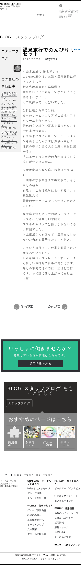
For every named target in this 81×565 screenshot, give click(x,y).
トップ (3, 475)
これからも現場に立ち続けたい (9, 95)
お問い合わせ (61, 532)
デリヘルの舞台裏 (36, 534)
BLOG (67, 544)
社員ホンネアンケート (66, 496)
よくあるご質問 (62, 537)
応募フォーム (61, 527)
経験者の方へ (34, 515)
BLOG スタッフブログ (21, 475)
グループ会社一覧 (36, 498)
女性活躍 (32, 529)
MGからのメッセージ (38, 488)
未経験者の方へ (35, 520)
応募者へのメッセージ (66, 513)
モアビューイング (63, 500)
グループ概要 (34, 493)
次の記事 (54, 306)
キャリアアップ (35, 524)
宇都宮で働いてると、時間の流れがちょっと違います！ (9, 120)
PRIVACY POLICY (40, 559)
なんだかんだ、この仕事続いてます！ (9, 106)
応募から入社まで (63, 518)
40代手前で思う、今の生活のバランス (9, 134)
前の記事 (27, 306)
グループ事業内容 (36, 510)
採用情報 (59, 522)
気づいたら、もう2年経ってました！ (9, 143)
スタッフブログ (19, 403)
